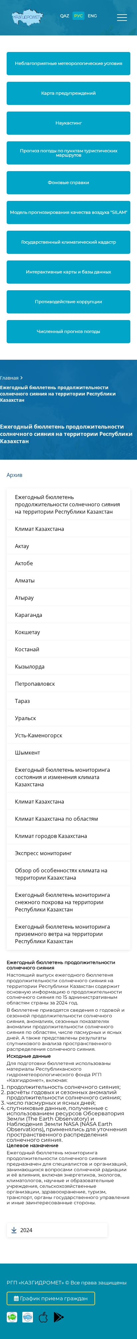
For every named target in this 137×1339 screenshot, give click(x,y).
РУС (78, 15)
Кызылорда (30, 666)
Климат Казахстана (39, 528)
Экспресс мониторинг (43, 853)
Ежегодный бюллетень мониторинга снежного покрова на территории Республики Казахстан (62, 902)
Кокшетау (27, 632)
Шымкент (27, 752)
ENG (92, 15)
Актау (22, 546)
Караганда (28, 615)
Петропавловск (35, 683)
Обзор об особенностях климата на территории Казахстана (61, 874)
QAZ (64, 15)
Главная (9, 378)
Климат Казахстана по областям (56, 818)
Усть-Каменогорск (38, 735)
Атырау (24, 597)
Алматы (25, 580)
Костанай (27, 649)
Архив (14, 475)
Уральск (25, 718)
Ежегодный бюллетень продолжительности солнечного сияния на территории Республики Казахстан (67, 504)
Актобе (24, 563)
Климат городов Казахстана (51, 836)
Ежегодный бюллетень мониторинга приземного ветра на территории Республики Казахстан (62, 934)
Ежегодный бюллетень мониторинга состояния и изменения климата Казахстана (62, 777)
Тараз (22, 701)
